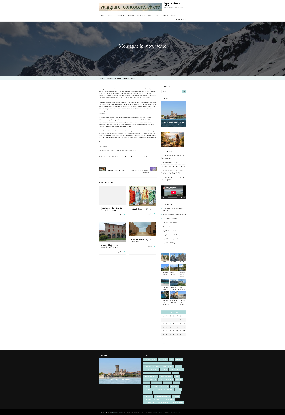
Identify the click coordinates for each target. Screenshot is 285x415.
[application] (173, 192)
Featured (170, 122)
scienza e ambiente (142, 156)
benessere (179, 359)
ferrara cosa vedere (151, 376)
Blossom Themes (157, 412)
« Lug (163, 343)
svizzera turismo (167, 393)
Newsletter (165, 15)
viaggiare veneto (178, 402)
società (178, 389)
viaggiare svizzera (163, 402)
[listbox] (173, 114)
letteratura (169, 379)
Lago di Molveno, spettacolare (171, 239)
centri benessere (168, 366)
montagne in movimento (131, 156)
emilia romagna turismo (152, 373)
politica (154, 386)
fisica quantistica (150, 379)
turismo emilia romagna (162, 396)
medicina (179, 379)
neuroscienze (156, 383)
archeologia (163, 359)
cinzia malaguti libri (151, 369)
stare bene (148, 393)
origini (176, 383)
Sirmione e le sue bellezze (170, 218)
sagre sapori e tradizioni (165, 389)
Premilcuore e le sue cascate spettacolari (174, 214)
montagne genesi (119, 156)
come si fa (164, 369)
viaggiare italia (149, 402)
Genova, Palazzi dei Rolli (169, 247)
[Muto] (181, 199)
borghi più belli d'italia (152, 366)
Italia (174, 122)
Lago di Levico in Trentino (177, 125)
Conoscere (140, 15)
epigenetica (166, 373)
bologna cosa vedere (151, 363)
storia (156, 393)
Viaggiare (109, 15)
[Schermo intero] (184, 199)
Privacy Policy (180, 412)
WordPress (173, 412)
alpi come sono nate (109, 156)
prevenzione (164, 386)
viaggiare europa (169, 399)
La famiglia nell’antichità (141, 209)
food (160, 379)
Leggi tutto (120, 214)
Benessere (119, 15)
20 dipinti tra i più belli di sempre (173, 166)
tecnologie (148, 396)
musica (147, 383)
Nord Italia (179, 122)
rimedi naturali (149, 389)
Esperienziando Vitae (172, 4)
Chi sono (173, 15)
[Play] (163, 199)
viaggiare (176, 396)
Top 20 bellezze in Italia (169, 231)
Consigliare (130, 15)
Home (102, 15)
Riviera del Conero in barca (170, 227)
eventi (175, 373)
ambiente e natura (150, 359)
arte (171, 359)
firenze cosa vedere (166, 376)
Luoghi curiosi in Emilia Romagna (172, 235)
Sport (157, 15)
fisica (177, 376)
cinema (178, 366)
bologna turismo (166, 363)
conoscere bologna (176, 369)
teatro (178, 393)
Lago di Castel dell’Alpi (169, 162)
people (147, 386)
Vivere (149, 15)
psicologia (174, 386)
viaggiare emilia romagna (152, 399)
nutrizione (167, 383)
